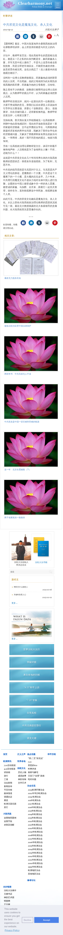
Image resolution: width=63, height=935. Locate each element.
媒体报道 (8, 793)
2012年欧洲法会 (35, 821)
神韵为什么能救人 (21, 587)
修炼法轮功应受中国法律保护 (17, 325)
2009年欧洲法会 (35, 831)
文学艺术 (22, 782)
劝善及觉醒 (9, 824)
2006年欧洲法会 (35, 842)
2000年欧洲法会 (35, 863)
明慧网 (7, 901)
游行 (6, 775)
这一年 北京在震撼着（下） (17, 469)
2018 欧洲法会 (34, 800)
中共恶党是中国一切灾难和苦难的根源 (21, 421)
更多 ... (14, 603)
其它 (6, 807)
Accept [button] (46, 920)
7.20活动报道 (10, 765)
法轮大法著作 (10, 890)
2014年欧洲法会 (35, 814)
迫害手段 (8, 821)
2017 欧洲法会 (34, 803)
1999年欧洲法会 (35, 866)
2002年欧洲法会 (35, 856)
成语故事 (22, 775)
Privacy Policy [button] (12, 930)
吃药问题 (32, 779)
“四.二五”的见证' (35, 758)
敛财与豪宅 (33, 772)
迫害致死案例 (10, 817)
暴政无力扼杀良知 (12, 278)
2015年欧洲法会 (35, 810)
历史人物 (22, 772)
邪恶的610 (32, 765)
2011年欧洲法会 (35, 824)
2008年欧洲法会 (35, 835)
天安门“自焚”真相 (36, 775)
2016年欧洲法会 (35, 807)
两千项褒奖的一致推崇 (14, 517)
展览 (6, 800)
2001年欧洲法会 (35, 859)
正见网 (7, 904)
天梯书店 (8, 894)
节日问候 (8, 789)
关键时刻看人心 (20, 594)
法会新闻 (8, 782)
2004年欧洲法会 (35, 849)
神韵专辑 (22, 779)
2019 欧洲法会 (34, 796)
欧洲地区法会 (34, 870)
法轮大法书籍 (41, 562)
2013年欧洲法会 (35, 817)
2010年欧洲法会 (35, 828)
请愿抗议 (8, 796)
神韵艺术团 (9, 897)
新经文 (15, 579)
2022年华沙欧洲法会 (37, 793)
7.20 (30, 761)
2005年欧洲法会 (35, 845)
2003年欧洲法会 (35, 852)
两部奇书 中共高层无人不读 (17, 373)
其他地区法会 (34, 873)
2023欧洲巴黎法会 (36, 789)
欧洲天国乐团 (10, 803)
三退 (6, 779)
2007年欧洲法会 (35, 838)
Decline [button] (27, 920)
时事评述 (7, 15)
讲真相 (7, 772)
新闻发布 (8, 786)
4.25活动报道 (9, 768)
